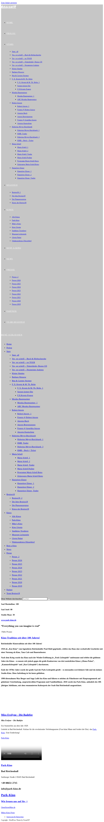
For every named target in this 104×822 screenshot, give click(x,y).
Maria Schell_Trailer (25, 465)
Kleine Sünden (18, 373)
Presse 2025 (17, 564)
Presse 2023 (17, 571)
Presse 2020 (17, 582)
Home (9, 344)
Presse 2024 (17, 568)
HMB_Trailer (22, 443)
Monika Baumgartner (21, 399)
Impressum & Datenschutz (15, 817)
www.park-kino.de (8, 620)
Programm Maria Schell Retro (29, 472)
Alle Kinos (16, 516)
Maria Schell (17, 454)
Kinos (9, 513)
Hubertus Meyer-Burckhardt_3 (30, 447)
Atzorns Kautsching (25, 432)
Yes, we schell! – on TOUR (23, 362)
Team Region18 (13, 593)
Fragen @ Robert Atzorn (27, 417)
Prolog (9, 348)
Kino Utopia (17, 527)
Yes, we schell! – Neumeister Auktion (28, 370)
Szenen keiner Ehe (25, 392)
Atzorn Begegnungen (26, 425)
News (8, 549)
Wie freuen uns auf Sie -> (14, 801)
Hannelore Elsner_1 (25, 483)
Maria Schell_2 (23, 461)
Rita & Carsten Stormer (22, 381)
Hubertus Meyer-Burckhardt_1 (30, 439)
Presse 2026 (17, 560)
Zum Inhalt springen (9, 3)
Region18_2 (17, 498)
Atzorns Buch (23, 421)
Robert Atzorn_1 (24, 414)
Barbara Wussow (19, 377)
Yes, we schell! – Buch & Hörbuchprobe (29, 359)
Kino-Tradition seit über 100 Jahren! (20, 637)
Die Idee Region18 (20, 502)
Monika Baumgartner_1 (27, 403)
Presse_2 (15, 557)
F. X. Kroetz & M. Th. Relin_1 (30, 388)
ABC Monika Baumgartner (28, 406)
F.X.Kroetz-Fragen (25, 395)
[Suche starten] (49, 599)
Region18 (8, 6)
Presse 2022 (17, 575)
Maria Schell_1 (23, 458)
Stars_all (15, 355)
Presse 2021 (17, 579)
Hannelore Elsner (19, 480)
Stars (8, 351)
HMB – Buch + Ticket (26, 450)
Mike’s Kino (17, 524)
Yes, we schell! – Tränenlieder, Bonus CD (29, 366)
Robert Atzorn (18, 410)
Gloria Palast (17, 538)
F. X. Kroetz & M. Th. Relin (24, 384)
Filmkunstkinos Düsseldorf (23, 542)
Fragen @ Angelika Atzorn (28, 428)
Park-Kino (16, 520)
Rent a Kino (11, 546)
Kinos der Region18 (20, 509)
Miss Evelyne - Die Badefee (17, 714)
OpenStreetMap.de (8, 807)
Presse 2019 (17, 586)
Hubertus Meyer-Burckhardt (24, 436)
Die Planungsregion (20, 505)
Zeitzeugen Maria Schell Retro (30, 476)
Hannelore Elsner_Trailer (27, 491)
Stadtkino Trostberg (20, 531)
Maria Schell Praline (25, 469)
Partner (9, 590)
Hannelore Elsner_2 (25, 487)
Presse (9, 553)
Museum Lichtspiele (20, 535)
